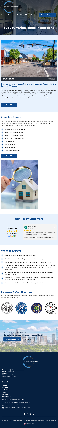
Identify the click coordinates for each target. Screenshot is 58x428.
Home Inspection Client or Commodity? (15, 399)
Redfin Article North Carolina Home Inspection (17, 407)
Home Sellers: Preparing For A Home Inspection (18, 402)
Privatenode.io (30, 423)
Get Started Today (9, 105)
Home (5, 385)
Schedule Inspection (47, 15)
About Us (6, 390)
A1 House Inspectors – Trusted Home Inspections (23, 420)
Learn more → (28, 339)
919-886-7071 (11, 371)
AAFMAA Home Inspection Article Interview (16, 405)
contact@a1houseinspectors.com (15, 370)
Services (5, 387)
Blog (4, 392)
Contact (5, 394)
